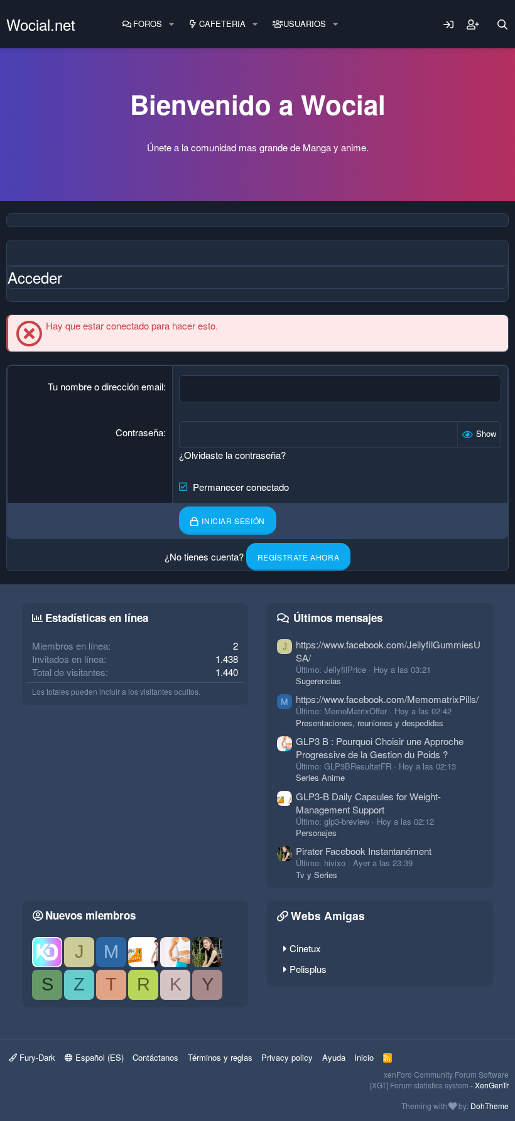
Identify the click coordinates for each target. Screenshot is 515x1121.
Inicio (364, 1057)
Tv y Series (316, 875)
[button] (171, 24)
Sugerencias (318, 681)
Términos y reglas (220, 1057)
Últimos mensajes (337, 617)
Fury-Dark (36, 1057)
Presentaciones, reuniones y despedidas (369, 723)
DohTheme (489, 1105)
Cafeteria (222, 24)
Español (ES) (98, 1057)
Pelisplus (308, 968)
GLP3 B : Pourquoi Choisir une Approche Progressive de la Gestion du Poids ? (380, 747)
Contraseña (139, 432)
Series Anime (320, 777)
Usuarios (304, 24)
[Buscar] (502, 24)
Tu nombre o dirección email (105, 386)
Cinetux (305, 948)
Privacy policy (287, 1057)
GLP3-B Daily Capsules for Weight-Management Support (368, 803)
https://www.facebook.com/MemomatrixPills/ (387, 698)
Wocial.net (40, 24)
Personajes (316, 833)
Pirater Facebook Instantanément (363, 850)
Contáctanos (155, 1057)
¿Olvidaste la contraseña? (232, 454)
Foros (147, 24)
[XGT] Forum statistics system (439, 1085)
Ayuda (333, 1057)
